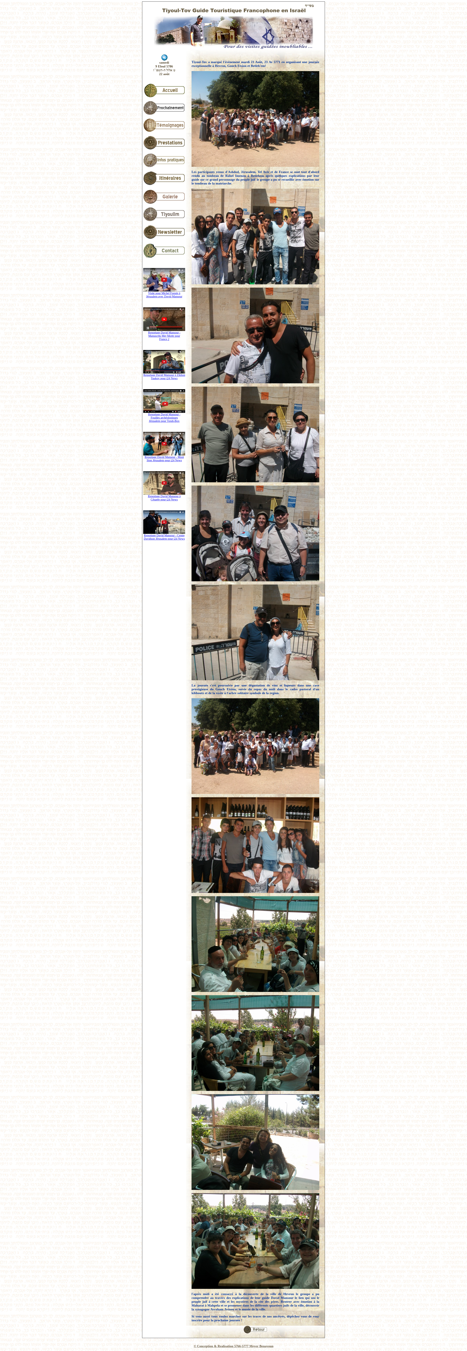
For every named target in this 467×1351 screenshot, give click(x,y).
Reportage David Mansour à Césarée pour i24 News (164, 498)
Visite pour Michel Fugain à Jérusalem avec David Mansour (164, 295)
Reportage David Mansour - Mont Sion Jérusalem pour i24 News (164, 458)
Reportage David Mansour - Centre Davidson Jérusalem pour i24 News (164, 537)
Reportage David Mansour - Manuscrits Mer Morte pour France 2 (164, 336)
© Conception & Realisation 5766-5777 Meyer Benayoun (233, 1346)
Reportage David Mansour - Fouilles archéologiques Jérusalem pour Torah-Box (164, 418)
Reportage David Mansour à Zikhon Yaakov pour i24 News (164, 376)
